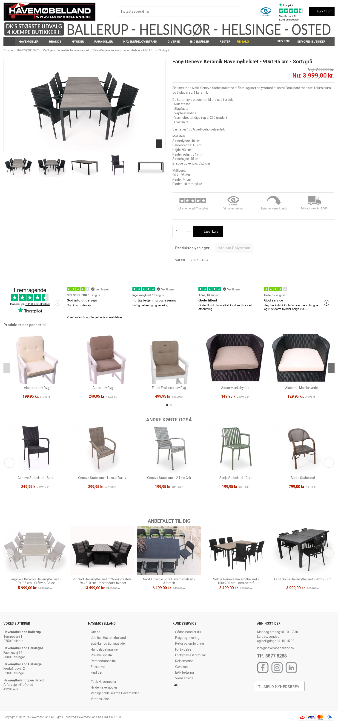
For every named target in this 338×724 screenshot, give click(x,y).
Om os (95, 632)
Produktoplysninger (192, 248)
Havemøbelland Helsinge (22, 664)
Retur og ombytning (189, 643)
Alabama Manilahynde (301, 388)
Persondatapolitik (103, 661)
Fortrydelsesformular (190, 655)
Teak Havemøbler (103, 681)
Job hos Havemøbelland (108, 638)
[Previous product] (328, 50)
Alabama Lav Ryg (36, 388)
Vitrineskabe (100, 699)
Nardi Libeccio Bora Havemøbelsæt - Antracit (169, 581)
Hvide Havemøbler (104, 687)
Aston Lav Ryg (102, 388)
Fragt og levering (187, 638)
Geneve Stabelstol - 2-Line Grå (169, 478)
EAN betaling (184, 672)
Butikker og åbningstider (108, 643)
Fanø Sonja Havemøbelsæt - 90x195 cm (303, 579)
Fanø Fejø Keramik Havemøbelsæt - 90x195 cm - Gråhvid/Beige (35, 581)
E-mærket (98, 667)
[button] (30, 41)
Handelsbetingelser (105, 649)
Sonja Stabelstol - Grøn (235, 478)
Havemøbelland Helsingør (23, 648)
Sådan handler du (188, 632)
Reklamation (184, 661)
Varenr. (180, 260)
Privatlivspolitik (101, 655)
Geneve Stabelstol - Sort (35, 478)
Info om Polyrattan (234, 248)
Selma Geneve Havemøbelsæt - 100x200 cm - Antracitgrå (236, 581)
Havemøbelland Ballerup (22, 632)
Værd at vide (184, 678)
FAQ (175, 685)
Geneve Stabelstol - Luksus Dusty (102, 478)
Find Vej (96, 672)
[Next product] (333, 50)
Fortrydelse (183, 649)
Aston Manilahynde (235, 388)
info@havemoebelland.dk (275, 648)
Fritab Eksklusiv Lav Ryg (169, 388)
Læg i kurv (211, 231)
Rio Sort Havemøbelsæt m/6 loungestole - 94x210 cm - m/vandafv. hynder (102, 581)
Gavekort (181, 667)
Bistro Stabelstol (303, 478)
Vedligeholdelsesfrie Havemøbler (115, 693)
